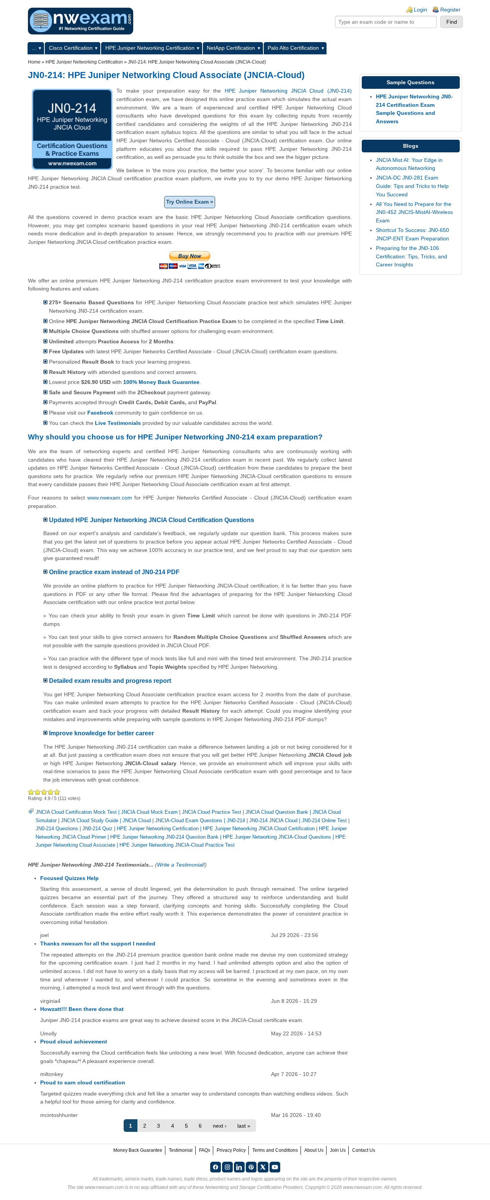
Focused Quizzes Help (69, 878)
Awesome (57, 792)
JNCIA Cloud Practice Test (211, 812)
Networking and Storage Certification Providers (254, 1187)
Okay (37, 792)
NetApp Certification (231, 48)
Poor (31, 792)
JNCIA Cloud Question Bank (276, 812)
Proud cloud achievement (73, 1041)
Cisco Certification (71, 48)
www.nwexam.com (109, 498)
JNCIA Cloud (136, 820)
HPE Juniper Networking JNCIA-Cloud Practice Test (177, 845)
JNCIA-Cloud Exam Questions (188, 820)
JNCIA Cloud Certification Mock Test (76, 812)
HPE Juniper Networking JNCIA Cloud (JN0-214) (288, 91)
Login (420, 10)
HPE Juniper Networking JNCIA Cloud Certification (259, 828)
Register (450, 10)
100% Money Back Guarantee (161, 382)
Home (34, 62)
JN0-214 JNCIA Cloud (273, 820)
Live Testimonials (118, 423)
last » (243, 1126)
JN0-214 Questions (57, 828)
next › (220, 1126)
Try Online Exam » (189, 202)
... (34, 48)
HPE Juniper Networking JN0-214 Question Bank (164, 837)
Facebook (100, 413)
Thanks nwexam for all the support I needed (97, 943)
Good (44, 792)
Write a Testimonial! (181, 865)
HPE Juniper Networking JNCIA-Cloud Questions (277, 837)
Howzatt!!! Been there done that (82, 1009)
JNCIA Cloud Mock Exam (149, 812)
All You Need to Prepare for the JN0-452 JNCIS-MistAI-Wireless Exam (414, 212)
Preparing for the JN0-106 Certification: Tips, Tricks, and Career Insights (411, 256)
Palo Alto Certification (293, 48)
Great (50, 792)
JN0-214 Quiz (97, 828)
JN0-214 (236, 820)
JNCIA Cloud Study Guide (89, 820)
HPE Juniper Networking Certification (149, 48)
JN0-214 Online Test (324, 820)
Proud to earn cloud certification (82, 1082)
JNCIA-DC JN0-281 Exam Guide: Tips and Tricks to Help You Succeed (412, 186)
